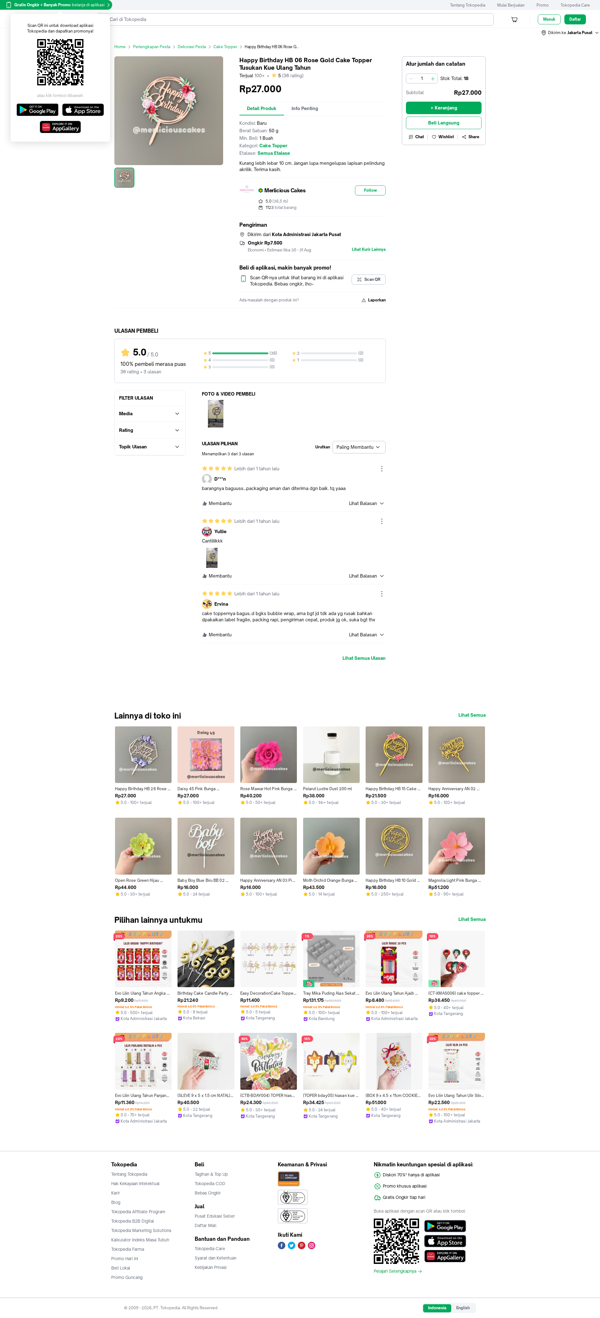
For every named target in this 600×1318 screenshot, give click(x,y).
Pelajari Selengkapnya (395, 1271)
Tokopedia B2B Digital (132, 1221)
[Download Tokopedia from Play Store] (445, 1226)
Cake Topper (225, 46)
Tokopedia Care (575, 5)
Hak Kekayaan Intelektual (135, 1183)
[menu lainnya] (382, 468)
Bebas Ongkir (208, 1192)
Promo (543, 5)
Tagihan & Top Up (211, 1174)
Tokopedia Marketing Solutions (141, 1230)
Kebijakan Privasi (211, 1267)
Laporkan (377, 300)
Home (120, 46)
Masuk (549, 19)
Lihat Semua (472, 715)
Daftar (575, 19)
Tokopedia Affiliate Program (138, 1211)
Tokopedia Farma (127, 1249)
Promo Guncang (126, 1277)
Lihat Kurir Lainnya (369, 249)
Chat (419, 136)
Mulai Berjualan (511, 5)
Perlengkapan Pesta (151, 46)
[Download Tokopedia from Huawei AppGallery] (445, 1256)
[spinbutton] (422, 78)
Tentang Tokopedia (467, 5)
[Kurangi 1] (411, 78)
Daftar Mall (206, 1225)
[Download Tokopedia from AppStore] (445, 1241)
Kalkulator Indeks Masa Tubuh (140, 1239)
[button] (570, 33)
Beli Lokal (120, 1267)
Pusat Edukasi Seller (215, 1216)
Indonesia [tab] (437, 1307)
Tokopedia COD (210, 1183)
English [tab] (463, 1307)
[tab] (261, 108)
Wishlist (446, 136)
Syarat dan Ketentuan (215, 1257)
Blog (115, 1202)
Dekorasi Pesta (192, 46)
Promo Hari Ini (124, 1258)
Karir (115, 1192)
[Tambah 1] (433, 78)
